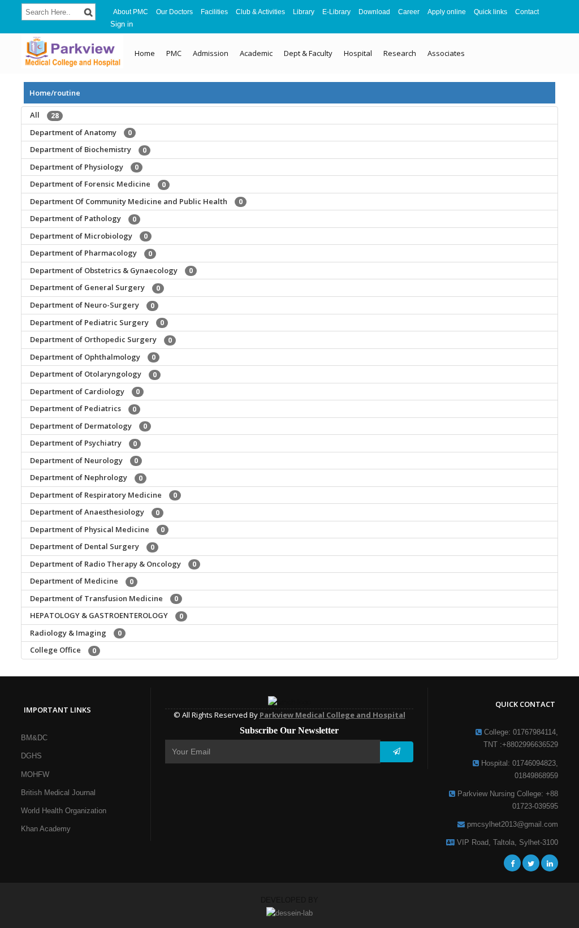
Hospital (358, 53)
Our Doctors (174, 12)
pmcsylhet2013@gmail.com (511, 824)
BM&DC (34, 737)
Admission (210, 53)
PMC (174, 53)
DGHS (31, 756)
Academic (256, 53)
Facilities (214, 12)
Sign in (121, 24)
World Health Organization (63, 810)
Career (409, 12)
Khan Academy (46, 829)
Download (374, 12)
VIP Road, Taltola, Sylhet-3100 (506, 842)
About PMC (130, 12)
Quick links (490, 12)
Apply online (446, 12)
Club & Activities (260, 12)
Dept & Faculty (308, 53)
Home (145, 53)
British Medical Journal (58, 792)
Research (399, 53)
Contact (527, 12)
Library (303, 12)
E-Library (336, 12)
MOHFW (35, 774)
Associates (446, 53)
